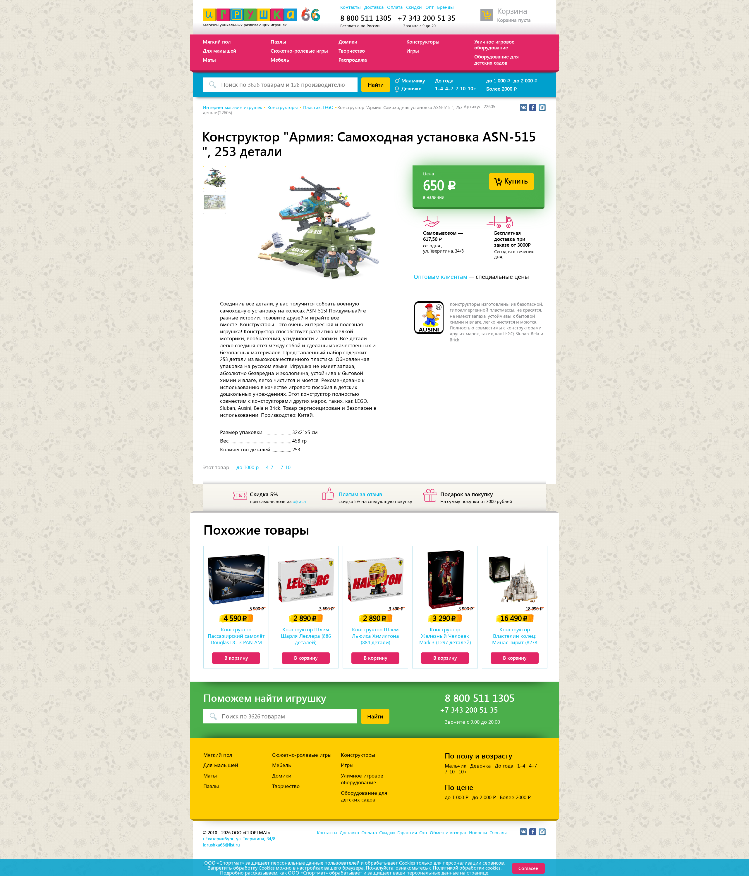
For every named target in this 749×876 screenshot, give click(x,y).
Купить (516, 180)
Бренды (445, 7)
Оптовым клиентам (440, 277)
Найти (376, 84)
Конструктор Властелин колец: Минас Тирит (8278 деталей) (514, 637)
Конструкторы (422, 41)
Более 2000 (502, 88)
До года (444, 80)
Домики (348, 41)
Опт (429, 7)
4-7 (269, 467)
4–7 (449, 88)
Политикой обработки (458, 868)
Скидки (414, 7)
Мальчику (413, 80)
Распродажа (353, 59)
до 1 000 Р (456, 797)
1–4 (439, 88)
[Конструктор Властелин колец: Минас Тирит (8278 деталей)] (514, 579)
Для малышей (219, 50)
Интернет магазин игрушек (232, 107)
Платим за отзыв (360, 494)
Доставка (374, 7)
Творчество (352, 50)
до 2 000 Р (484, 797)
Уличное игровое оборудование (494, 44)
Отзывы (498, 832)
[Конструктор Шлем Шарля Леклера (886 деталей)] (305, 579)
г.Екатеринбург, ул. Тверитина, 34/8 (239, 839)
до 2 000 (525, 80)
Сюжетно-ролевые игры (299, 50)
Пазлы (278, 41)
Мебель (280, 59)
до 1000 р (247, 467)
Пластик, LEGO (318, 107)
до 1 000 (498, 80)
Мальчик (455, 766)
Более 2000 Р (515, 797)
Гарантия (407, 832)
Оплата (395, 7)
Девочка (480, 766)
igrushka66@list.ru (221, 845)
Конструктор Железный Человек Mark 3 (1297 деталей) (445, 636)
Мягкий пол (217, 41)
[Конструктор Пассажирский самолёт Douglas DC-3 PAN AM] (236, 579)
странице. (478, 873)
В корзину (236, 657)
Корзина (512, 11)
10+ (472, 88)
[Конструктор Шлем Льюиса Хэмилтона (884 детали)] (375, 579)
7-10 (460, 88)
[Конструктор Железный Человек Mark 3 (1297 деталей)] (445, 579)
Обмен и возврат (448, 832)
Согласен (528, 868)
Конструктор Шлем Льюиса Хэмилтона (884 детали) (375, 636)
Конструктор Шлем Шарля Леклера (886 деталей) (306, 636)
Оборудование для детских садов (496, 59)
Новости (478, 832)
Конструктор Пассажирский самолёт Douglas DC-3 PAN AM (236, 636)
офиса (299, 501)
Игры (412, 50)
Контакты (350, 7)
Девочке (411, 88)
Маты (209, 59)
